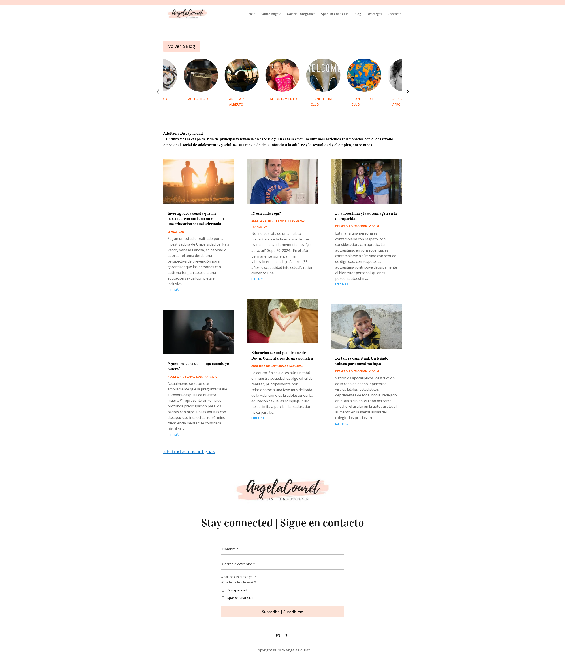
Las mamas (297, 221)
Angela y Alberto (264, 221)
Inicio (251, 14)
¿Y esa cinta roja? (266, 213)
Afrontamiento (283, 99)
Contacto (395, 14)
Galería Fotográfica (301, 14)
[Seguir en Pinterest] (286, 635)
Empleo (283, 221)
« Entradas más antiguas (189, 451)
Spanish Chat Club (335, 14)
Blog (357, 14)
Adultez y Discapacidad (185, 377)
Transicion (211, 377)
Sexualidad (176, 232)
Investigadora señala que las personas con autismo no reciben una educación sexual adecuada (196, 219)
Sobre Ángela (271, 14)
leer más (174, 290)
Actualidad (198, 99)
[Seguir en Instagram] (278, 635)
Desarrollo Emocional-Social (357, 226)
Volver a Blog (181, 46)
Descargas (374, 14)
